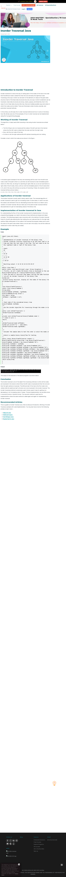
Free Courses (17, 5)
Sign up (36, 851)
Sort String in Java (8, 416)
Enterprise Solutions (39, 839)
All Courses (40, 5)
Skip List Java (7, 412)
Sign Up (29, 9)
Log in (23, 9)
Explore (8, 5)
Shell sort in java (7, 414)
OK (19, 864)
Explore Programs (39, 844)
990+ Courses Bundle (28, 5)
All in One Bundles (39, 848)
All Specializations (50, 5)
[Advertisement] (11, 441)
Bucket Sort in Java (8, 419)
